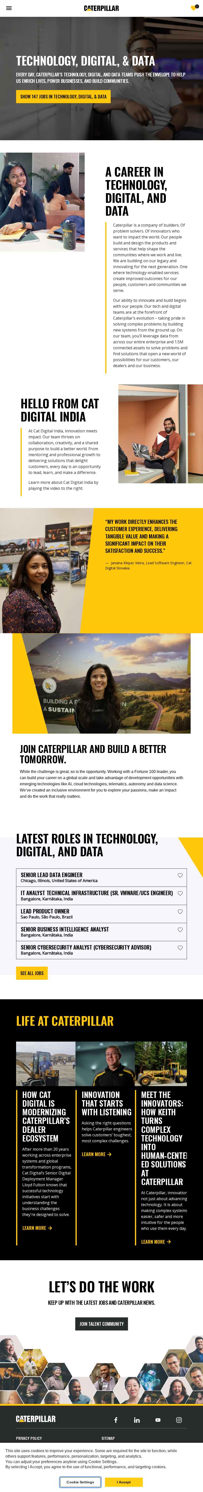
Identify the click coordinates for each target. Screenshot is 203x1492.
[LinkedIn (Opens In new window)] (137, 1420)
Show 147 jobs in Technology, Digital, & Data (63, 96)
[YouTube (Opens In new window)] (158, 1420)
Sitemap (108, 1438)
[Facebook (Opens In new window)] (116, 1420)
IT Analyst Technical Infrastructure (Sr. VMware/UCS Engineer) (97, 893)
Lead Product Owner (45, 911)
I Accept (124, 1482)
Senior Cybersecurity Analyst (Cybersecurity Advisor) (86, 947)
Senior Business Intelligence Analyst (65, 929)
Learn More (34, 1228)
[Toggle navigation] (10, 8)
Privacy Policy (29, 1438)
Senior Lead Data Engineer (51, 875)
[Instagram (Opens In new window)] (179, 1420)
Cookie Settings (80, 1482)
